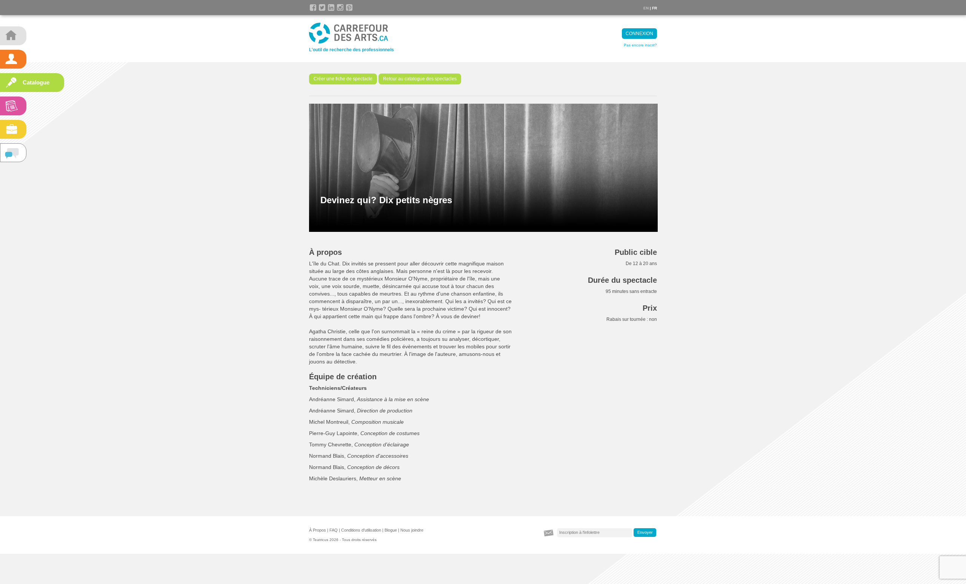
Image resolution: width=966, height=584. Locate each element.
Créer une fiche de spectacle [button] (343, 78)
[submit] (645, 532)
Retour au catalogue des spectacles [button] (420, 78)
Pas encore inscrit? (640, 45)
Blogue (391, 530)
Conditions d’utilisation (361, 530)
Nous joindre (411, 530)
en (646, 8)
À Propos (317, 530)
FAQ (333, 530)
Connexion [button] (639, 33)
